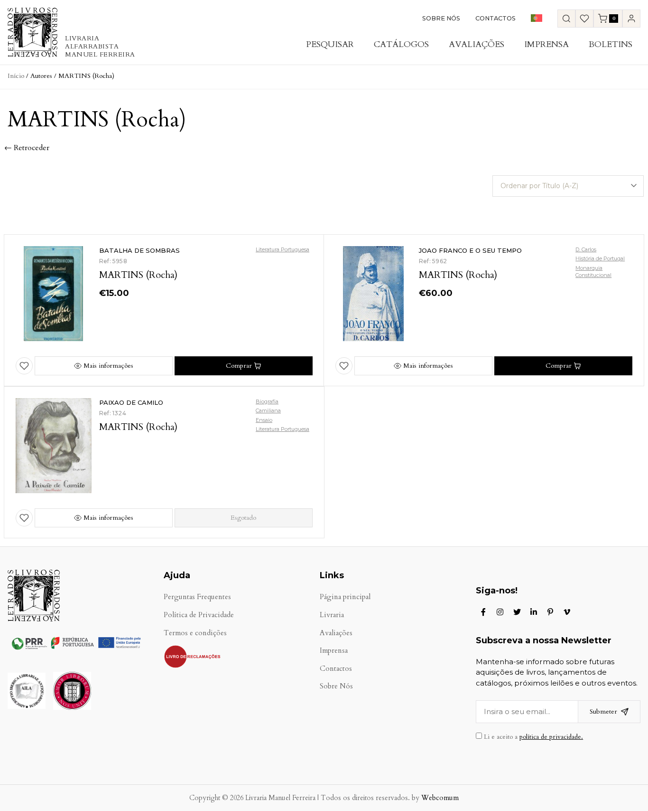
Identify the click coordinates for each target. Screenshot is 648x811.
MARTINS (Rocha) (138, 274)
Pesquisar (330, 44)
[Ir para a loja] (566, 19)
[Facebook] (483, 612)
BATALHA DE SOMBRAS (139, 250)
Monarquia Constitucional (593, 271)
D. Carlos (585, 249)
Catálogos (401, 44)
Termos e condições (195, 633)
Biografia (267, 401)
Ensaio (264, 420)
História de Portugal (600, 258)
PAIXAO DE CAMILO (131, 402)
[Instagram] (500, 612)
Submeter (603, 711)
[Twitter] (517, 612)
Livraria (332, 615)
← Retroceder (26, 148)
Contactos (495, 18)
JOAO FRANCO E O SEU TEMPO (470, 250)
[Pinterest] (550, 612)
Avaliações (476, 44)
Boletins (610, 44)
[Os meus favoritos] (584, 19)
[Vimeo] (566, 612)
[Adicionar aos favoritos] (24, 365)
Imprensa (546, 44)
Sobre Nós (441, 18)
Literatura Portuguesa (282, 249)
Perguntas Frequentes (197, 597)
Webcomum (440, 797)
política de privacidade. (551, 737)
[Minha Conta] (631, 19)
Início (16, 75)
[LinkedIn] (533, 612)
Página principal (345, 597)
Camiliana (268, 410)
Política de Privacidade (199, 615)
